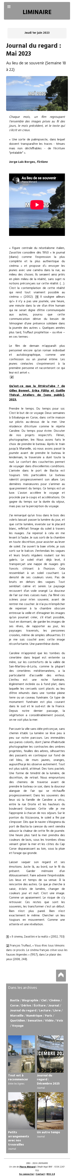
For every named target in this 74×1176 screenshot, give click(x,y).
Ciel (43, 1000)
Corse (14, 1005)
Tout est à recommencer (18, 1077)
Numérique (34, 1015)
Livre (57, 1010)
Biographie (30, 1000)
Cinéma (54, 1000)
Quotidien (17, 1020)
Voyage (17, 1025)
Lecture (45, 1010)
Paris (48, 1015)
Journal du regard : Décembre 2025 (48, 1079)
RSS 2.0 (51, 1174)
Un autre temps (48, 1132)
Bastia (14, 1000)
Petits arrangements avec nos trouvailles (18, 1138)
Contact (40, 1174)
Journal (53, 1005)
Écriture (40, 1005)
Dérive (26, 1005)
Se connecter (26, 1174)
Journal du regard (23, 1010)
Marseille (16, 1015)
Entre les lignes (16, 1084)
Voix (59, 1020)
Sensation (35, 1020)
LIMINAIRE (37, 12)
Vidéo (49, 1020)
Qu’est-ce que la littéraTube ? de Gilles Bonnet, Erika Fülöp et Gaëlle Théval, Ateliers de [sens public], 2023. (37, 393)
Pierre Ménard (28, 1167)
